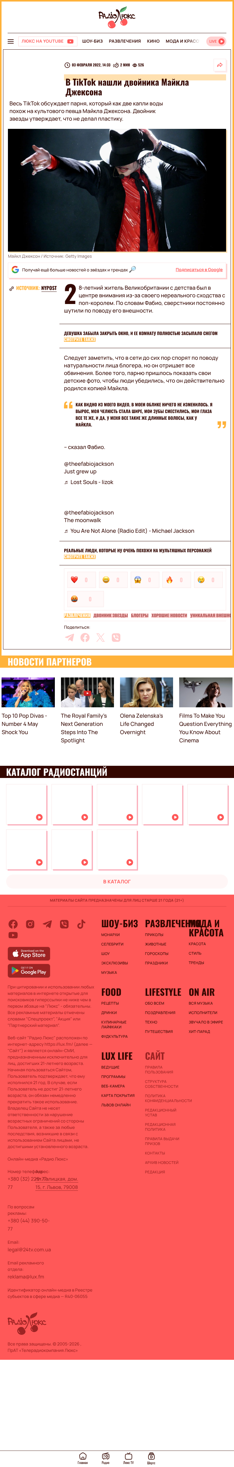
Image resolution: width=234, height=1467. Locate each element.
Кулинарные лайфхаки (114, 1025)
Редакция (155, 1172)
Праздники (156, 963)
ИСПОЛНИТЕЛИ (203, 1012)
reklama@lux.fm (26, 1276)
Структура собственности (161, 1084)
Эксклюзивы (114, 963)
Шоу (105, 953)
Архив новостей (162, 1162)
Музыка (109, 972)
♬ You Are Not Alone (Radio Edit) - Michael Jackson (129, 531)
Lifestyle (163, 991)
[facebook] (85, 637)
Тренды (196, 962)
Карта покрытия (118, 1095)
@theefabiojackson (89, 464)
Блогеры (140, 615)
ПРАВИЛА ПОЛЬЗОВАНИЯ (159, 1070)
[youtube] (13, 935)
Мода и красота (185, 41)
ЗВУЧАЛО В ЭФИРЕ (206, 1022)
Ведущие (110, 1067)
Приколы (154, 934)
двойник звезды (111, 615)
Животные (155, 944)
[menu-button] (11, 41)
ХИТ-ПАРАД (199, 1031)
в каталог (117, 881)
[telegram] (69, 637)
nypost (49, 288)
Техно (151, 1022)
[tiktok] (81, 924)
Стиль (195, 953)
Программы (113, 1076)
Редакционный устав (160, 1113)
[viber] (116, 637)
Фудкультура (114, 1036)
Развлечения (125, 41)
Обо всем (154, 1003)
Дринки (109, 1012)
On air (202, 991)
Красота (197, 944)
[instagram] (30, 924)
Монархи (110, 934)
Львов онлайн (116, 1105)
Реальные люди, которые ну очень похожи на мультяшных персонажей (137, 550)
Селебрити (112, 944)
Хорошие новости (169, 615)
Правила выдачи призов (162, 1141)
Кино (153, 41)
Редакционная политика (160, 1127)
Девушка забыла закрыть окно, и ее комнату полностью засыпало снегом (141, 333)
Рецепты (110, 1003)
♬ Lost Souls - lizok (88, 482)
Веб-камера (113, 1086)
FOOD (111, 991)
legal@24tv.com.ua (29, 1249)
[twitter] (100, 637)
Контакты (155, 1153)
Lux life (117, 1055)
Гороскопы (156, 953)
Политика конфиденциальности (164, 1098)
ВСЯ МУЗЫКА (201, 1003)
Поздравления (160, 1012)
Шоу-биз (92, 41)
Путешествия (159, 1031)
